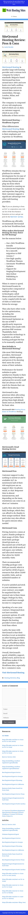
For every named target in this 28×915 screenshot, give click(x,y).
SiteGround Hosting (10, 67)
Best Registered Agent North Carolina (13, 804)
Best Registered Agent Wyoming (12, 780)
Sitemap (14, 812)
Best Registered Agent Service (11, 772)
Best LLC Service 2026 (9, 757)
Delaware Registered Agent (10, 834)
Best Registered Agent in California (13, 784)
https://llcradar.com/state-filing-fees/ (14, 902)
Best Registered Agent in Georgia (12, 776)
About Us (10, 816)
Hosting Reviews (10, 678)
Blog (18, 678)
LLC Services (6, 810)
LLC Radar (5, 735)
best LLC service (17, 216)
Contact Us (13, 814)
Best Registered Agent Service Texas (13, 794)
